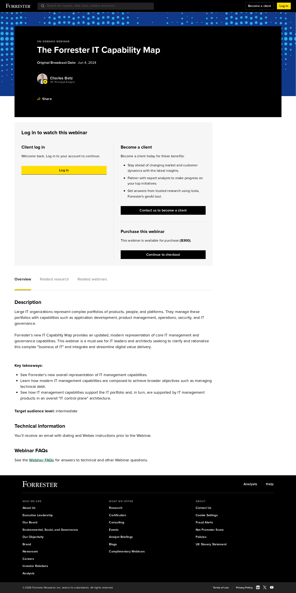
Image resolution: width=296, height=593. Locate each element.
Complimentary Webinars (127, 552)
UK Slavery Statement (211, 544)
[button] (23, 279)
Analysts (250, 484)
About (201, 501)
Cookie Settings (207, 515)
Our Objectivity (33, 537)
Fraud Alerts (204, 522)
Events (114, 530)
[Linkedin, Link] (258, 588)
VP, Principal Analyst (62, 82)
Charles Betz (61, 78)
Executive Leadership (38, 515)
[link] (40, 485)
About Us (29, 508)
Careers (28, 559)
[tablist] (114, 279)
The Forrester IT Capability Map (98, 49)
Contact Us (203, 508)
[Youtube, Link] (271, 588)
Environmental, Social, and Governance (50, 530)
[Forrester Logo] (18, 6)
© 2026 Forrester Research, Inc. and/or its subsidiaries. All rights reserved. (68, 587)
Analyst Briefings (121, 537)
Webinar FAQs (41, 460)
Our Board (30, 522)
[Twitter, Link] (265, 588)
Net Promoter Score (210, 530)
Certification (117, 515)
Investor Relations (35, 566)
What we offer (121, 501)
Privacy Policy (244, 587)
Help (269, 484)
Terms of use (221, 587)
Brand (27, 544)
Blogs (113, 544)
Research (115, 508)
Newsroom (30, 552)
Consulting (116, 522)
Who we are (32, 501)
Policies (201, 537)
